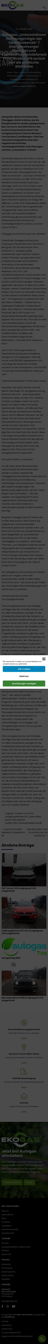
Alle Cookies (24, 669)
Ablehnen (24, 676)
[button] (44, 658)
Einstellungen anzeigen (24, 683)
